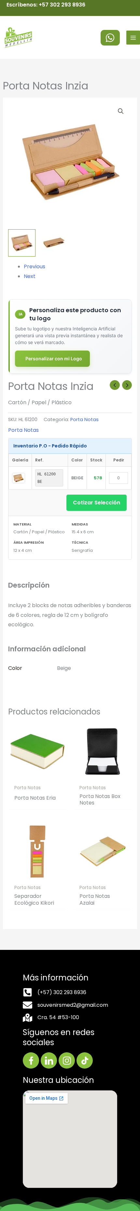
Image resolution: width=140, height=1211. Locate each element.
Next (29, 276)
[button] (121, 111)
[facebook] (110, 38)
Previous (34, 266)
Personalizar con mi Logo (53, 358)
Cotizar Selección (96, 502)
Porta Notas (84, 419)
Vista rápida (37, 775)
